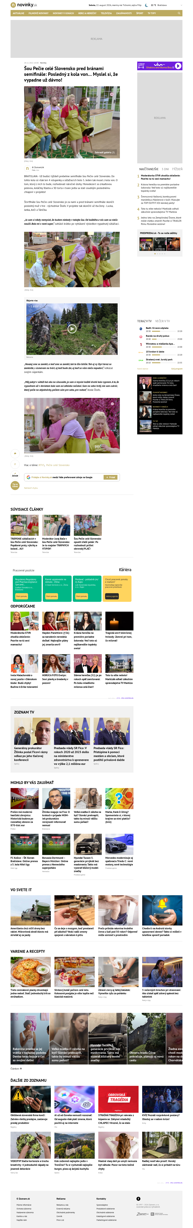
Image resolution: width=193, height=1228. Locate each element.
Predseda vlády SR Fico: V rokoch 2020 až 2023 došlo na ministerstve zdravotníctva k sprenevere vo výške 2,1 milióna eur (71, 756)
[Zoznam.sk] (143, 1214)
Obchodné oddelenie (105, 1212)
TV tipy (152, 13)
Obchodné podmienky (66, 1212)
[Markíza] (141, 328)
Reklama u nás (62, 1205)
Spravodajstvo (102, 1205)
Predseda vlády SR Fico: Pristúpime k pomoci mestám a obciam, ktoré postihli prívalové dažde (109, 754)
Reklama (61, 1198)
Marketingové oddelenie (106, 1220)
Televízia (106, 13)
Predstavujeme (79, 875)
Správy (16, 764)
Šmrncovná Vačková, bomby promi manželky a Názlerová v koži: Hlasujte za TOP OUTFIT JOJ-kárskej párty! (160, 199)
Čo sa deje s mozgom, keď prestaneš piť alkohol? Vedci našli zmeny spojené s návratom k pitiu (74, 932)
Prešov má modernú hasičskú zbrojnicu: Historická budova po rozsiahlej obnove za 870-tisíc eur (22, 818)
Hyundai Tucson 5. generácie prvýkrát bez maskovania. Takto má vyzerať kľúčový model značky (86, 864)
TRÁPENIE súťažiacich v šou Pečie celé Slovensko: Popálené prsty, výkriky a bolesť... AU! (24, 543)
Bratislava (46, 829)
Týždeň (177, 169)
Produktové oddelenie (105, 1208)
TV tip (155, 421)
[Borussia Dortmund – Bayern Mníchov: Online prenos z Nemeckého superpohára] (56, 844)
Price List (60, 1220)
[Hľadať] (179, 13)
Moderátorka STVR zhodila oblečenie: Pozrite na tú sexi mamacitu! (160, 177)
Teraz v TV (144, 321)
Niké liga (14, 868)
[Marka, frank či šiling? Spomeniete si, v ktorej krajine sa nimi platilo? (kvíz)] (119, 798)
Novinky (43, 63)
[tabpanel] (159, 200)
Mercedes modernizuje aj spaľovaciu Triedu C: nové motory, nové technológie (119, 861)
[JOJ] (141, 336)
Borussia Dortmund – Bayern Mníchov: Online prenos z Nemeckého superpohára (55, 862)
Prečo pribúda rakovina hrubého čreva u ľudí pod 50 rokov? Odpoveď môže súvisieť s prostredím (118, 932)
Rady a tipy (102, 997)
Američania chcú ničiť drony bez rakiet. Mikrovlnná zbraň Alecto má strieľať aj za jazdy (29, 932)
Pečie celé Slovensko (58, 465)
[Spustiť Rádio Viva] (159, 64)
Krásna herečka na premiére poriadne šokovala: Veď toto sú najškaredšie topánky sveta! (160, 187)
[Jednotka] (141, 344)
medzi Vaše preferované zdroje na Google (62, 477)
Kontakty (101, 1198)
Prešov (13, 829)
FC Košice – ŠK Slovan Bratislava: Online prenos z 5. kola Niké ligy (24, 861)
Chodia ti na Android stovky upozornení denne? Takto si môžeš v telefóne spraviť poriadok (161, 932)
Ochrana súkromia (24, 1208)
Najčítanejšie (149, 169)
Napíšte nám (22, 1220)
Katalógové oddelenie (105, 1216)
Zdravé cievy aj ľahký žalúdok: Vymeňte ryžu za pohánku (114, 991)
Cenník (59, 1216)
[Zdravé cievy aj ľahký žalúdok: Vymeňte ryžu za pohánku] (118, 972)
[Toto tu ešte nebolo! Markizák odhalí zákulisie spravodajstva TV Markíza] (145, 426)
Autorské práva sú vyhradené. (148, 1207)
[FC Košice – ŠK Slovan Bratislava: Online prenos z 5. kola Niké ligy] (25, 844)
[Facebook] (138, 1199)
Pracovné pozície (23, 570)
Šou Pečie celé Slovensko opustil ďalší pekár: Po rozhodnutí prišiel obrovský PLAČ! (87, 543)
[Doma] (141, 352)
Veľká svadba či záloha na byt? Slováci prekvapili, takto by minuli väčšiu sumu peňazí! (87, 817)
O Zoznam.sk (23, 1198)
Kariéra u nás (22, 1216)
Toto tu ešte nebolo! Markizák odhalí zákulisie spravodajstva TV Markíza (160, 210)
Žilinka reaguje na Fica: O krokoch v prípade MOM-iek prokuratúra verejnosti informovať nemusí (56, 818)
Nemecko (45, 871)
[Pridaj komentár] (15, 453)
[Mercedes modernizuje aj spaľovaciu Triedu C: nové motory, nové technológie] (119, 844)
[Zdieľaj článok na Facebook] (15, 464)
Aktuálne (18, 13)
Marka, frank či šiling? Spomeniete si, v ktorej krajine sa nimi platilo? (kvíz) (117, 817)
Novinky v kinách (63, 13)
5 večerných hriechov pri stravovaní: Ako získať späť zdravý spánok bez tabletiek (161, 993)
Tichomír (127, 5)
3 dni (165, 169)
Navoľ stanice (142, 368)
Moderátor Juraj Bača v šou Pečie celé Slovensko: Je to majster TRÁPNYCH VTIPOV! (56, 543)
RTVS (41, 465)
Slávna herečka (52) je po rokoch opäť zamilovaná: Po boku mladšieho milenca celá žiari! (166, 383)
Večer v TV (162, 321)
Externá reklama (63, 1208)
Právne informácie (24, 1205)
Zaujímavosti (124, 13)
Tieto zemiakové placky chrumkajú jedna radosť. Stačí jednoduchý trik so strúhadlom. (31, 993)
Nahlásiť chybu (31, 488)
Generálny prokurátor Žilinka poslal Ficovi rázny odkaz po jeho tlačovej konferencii (30, 754)
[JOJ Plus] (141, 360)
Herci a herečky (87, 13)
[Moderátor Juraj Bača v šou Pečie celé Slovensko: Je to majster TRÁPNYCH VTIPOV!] (56, 525)
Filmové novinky (38, 13)
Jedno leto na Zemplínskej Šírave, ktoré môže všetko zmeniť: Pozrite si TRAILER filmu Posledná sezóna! (161, 220)
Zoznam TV (24, 712)
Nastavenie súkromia (25, 1212)
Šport (139, 13)
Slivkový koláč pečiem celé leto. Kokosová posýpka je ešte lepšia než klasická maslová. (73, 993)
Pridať (112, 477)
